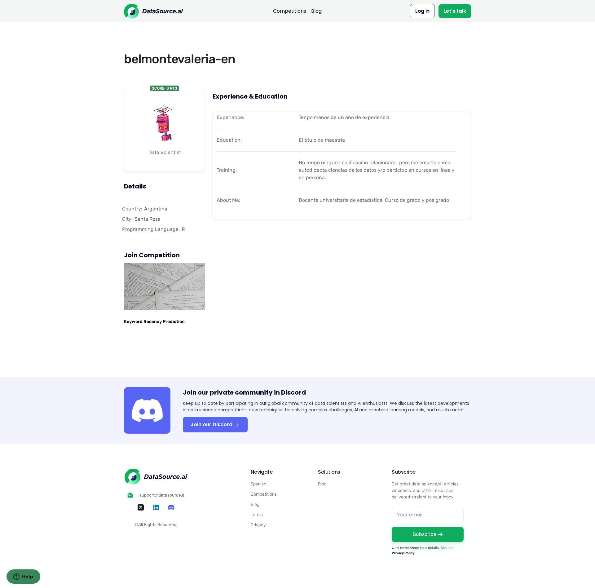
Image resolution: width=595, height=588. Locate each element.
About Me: (228, 200)
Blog (316, 11)
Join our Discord (212, 424)
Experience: (230, 117)
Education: (229, 140)
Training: (227, 170)
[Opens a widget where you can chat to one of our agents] (23, 577)
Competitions (289, 11)
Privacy (258, 525)
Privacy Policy (403, 553)
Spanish (258, 484)
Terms (257, 514)
